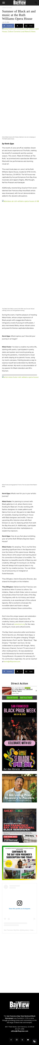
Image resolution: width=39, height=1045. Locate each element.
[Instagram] (17, 1040)
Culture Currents (7, 7)
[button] (3, 3)
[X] (22, 1040)
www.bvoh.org (19, 624)
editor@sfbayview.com (19, 1031)
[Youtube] (28, 1040)
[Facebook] (11, 1040)
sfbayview (25, 930)
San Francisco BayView (11, 930)
